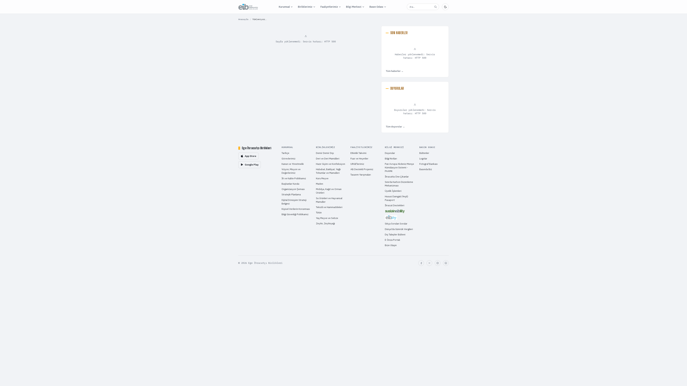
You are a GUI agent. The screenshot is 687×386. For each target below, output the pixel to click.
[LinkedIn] (446, 263)
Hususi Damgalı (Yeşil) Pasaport (396, 198)
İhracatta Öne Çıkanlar (397, 176)
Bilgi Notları (391, 158)
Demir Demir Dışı (325, 153)
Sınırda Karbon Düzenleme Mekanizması (399, 183)
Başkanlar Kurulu (290, 183)
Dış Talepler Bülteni (395, 234)
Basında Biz (425, 169)
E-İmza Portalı (392, 239)
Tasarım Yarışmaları (360, 174)
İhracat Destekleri (394, 205)
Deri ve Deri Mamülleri (327, 158)
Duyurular (390, 153)
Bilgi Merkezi (353, 6)
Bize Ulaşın (391, 245)
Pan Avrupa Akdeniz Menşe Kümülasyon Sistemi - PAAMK (399, 167)
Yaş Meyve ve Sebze (327, 218)
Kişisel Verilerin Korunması (296, 209)
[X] (429, 263)
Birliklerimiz (305, 6)
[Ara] (435, 6)
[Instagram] (437, 263)
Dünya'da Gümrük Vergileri (399, 229)
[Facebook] (421, 263)
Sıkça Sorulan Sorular (396, 223)
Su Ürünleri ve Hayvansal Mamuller (329, 200)
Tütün (319, 212)
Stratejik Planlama (291, 194)
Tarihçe (285, 153)
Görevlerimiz (288, 158)
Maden (319, 183)
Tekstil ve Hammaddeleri (329, 207)
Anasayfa (243, 19)
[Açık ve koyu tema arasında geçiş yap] (445, 6)
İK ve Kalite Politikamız (294, 178)
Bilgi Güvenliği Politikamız (295, 214)
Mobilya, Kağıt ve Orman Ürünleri (329, 190)
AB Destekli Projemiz (361, 169)
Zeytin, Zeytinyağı (325, 223)
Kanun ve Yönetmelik (293, 163)
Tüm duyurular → (395, 126)
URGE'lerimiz (357, 163)
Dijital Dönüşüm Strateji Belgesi (294, 201)
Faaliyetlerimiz (329, 6)
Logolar (423, 158)
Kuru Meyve (322, 178)
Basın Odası (376, 6)
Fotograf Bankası (428, 163)
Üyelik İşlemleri (393, 190)
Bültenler (424, 153)
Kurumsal (284, 6)
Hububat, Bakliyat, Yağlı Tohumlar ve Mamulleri (328, 171)
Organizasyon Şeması (293, 189)
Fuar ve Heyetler (359, 158)
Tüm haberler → (394, 71)
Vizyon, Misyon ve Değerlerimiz (291, 171)
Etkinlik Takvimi (358, 153)
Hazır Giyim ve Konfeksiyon (330, 163)
